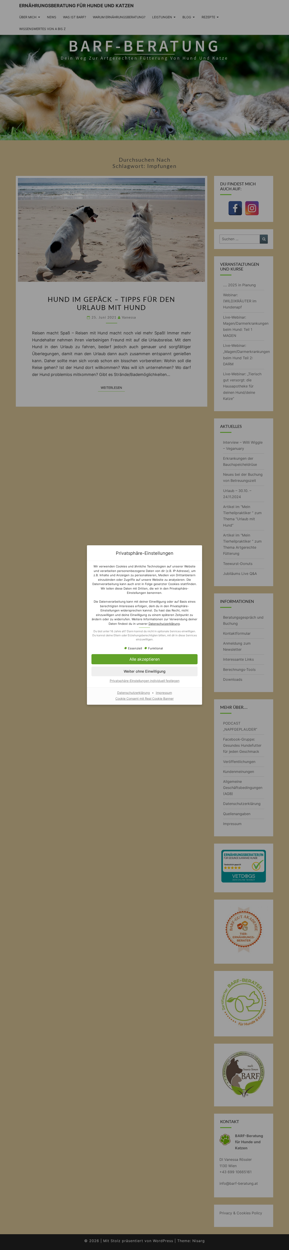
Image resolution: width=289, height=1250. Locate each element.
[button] (144, 659)
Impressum (164, 693)
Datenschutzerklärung (164, 623)
